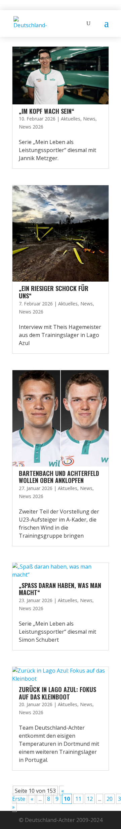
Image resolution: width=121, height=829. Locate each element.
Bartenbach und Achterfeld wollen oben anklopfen (59, 477)
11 (78, 798)
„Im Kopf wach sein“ (46, 111)
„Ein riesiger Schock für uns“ (53, 292)
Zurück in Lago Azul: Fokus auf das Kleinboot (57, 693)
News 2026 (31, 127)
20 (110, 798)
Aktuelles (70, 118)
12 (90, 798)
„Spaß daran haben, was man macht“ (60, 589)
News (89, 118)
